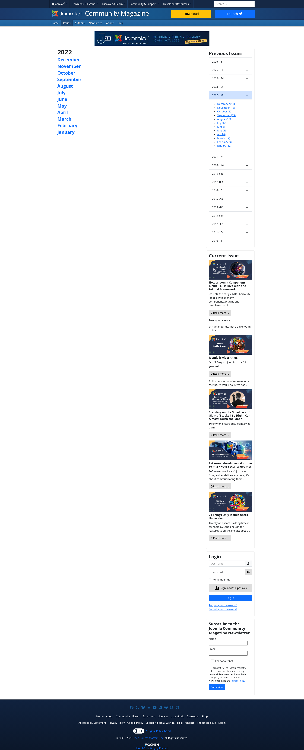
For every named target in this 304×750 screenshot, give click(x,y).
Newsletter (95, 23)
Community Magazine (116, 13)
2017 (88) (217, 182)
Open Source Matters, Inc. (148, 738)
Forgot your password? (223, 605)
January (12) (224, 145)
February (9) (224, 142)
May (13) (222, 130)
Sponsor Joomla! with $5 (160, 722)
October (66, 73)
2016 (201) (218, 190)
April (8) (221, 134)
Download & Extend (84, 4)
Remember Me (221, 579)
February (67, 125)
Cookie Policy (135, 722)
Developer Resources (176, 4)
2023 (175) (218, 87)
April (62, 112)
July (61, 92)
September (69, 79)
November (69, 66)
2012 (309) (218, 224)
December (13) (226, 104)
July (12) (221, 123)
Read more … (220, 313)
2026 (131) (218, 61)
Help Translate (185, 722)
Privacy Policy (238, 680)
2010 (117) (218, 241)
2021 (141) (218, 157)
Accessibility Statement (92, 722)
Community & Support (143, 4)
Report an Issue (206, 722)
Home (55, 23)
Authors (80, 23)
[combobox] (234, 4)
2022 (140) (218, 95)
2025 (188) (218, 70)
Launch (232, 14)
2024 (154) (218, 78)
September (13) (226, 115)
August (65, 86)
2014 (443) (218, 207)
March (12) (223, 138)
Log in (230, 598)
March (64, 119)
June (62, 99)
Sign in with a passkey (233, 588)
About (110, 23)
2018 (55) (217, 173)
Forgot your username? (223, 609)
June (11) (222, 126)
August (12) (224, 119)
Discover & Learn (112, 4)
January (66, 132)
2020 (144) (218, 165)
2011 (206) (218, 232)
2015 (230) (218, 199)
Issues (67, 23)
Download (191, 14)
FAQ (120, 23)
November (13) (226, 107)
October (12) (224, 111)
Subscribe (217, 687)
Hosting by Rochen (152, 748)
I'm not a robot (224, 661)
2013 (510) (218, 215)
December (68, 60)
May (62, 106)
